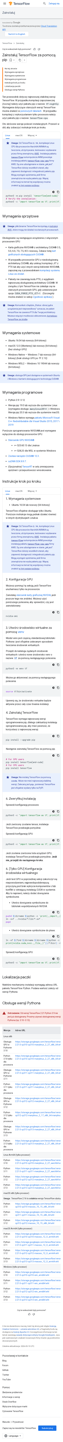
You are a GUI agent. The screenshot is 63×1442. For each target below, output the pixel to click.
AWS (36, 153)
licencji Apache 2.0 (21, 1332)
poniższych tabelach (31, 111)
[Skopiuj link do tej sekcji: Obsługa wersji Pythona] (43, 1003)
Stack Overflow (9, 1402)
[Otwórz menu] (5, 3)
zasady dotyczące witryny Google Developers (35, 1335)
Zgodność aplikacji (42, 297)
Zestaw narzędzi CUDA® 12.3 (23, 456)
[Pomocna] (34, 49)
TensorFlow (7, 43)
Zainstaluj (8, 13)
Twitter (5, 1375)
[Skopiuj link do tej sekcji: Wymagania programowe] (45, 393)
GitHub (5, 1370)
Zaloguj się (54, 3)
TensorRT (27, 466)
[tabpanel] (31, 173)
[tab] (7, 135)
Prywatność (18, 1422)
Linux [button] (7, 135)
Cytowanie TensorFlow (12, 1411)
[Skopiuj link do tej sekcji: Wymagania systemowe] (43, 333)
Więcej (31, 135)
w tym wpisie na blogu (29, 185)
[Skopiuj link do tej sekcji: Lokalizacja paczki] (33, 977)
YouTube (6, 1379)
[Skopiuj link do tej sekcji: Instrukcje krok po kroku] (45, 482)
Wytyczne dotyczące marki (14, 1406)
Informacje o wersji (11, 1397)
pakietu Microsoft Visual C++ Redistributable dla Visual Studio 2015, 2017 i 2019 (34, 421)
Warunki (6, 1422)
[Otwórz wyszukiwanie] (44, 3)
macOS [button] (18, 135)
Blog (4, 1360)
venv (21, 632)
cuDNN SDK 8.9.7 (17, 461)
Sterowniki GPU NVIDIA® (21, 440)
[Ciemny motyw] (53, 192)
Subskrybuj (47, 1428)
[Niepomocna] (39, 49)
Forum (5, 1365)
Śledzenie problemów (12, 1392)
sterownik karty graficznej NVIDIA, (33, 595)
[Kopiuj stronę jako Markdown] (20, 60)
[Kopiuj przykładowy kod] (58, 192)
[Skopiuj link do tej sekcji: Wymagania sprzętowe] (42, 216)
